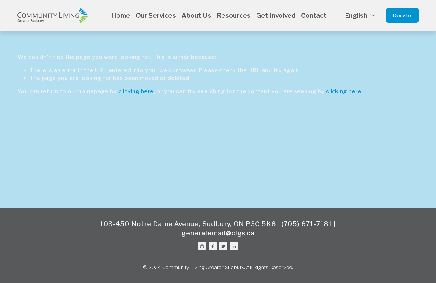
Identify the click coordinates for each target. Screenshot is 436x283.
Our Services (156, 15)
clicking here (136, 91)
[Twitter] (223, 246)
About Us (196, 15)
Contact (314, 15)
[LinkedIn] (234, 246)
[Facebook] (213, 246)
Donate (402, 15)
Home (120, 15)
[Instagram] (202, 246)
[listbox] (356, 15)
